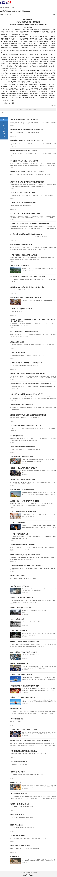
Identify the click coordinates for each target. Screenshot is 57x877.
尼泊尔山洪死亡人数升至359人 (18, 342)
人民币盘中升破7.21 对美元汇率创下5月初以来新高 (24, 501)
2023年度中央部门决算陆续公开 (19, 534)
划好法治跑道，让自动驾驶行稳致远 (20, 846)
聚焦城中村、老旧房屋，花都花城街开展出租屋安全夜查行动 (27, 182)
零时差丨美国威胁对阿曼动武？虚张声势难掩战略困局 (25, 555)
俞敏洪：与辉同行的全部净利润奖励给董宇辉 (22, 446)
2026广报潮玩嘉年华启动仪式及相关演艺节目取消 (24, 119)
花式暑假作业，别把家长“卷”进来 (19, 804)
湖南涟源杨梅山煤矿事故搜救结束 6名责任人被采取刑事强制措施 (28, 415)
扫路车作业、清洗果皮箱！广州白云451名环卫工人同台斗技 (27, 171)
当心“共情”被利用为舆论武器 (18, 793)
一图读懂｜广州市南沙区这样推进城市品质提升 (23, 203)
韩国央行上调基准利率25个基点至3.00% (21, 608)
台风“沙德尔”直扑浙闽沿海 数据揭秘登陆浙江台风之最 (25, 425)
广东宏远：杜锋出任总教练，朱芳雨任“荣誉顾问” (24, 729)
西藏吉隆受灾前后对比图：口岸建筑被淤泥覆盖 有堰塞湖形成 (27, 373)
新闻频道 (7, 7)
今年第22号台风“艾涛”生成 (17, 575)
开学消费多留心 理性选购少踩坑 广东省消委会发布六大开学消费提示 (29, 223)
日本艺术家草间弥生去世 (17, 619)
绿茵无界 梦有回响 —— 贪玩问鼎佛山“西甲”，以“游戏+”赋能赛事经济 (30, 740)
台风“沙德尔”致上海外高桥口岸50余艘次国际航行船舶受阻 (26, 394)
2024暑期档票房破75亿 (16, 436)
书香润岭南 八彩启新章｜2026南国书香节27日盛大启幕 (25, 297)
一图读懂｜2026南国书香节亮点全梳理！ (21, 309)
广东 (11, 7)
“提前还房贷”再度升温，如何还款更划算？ (22, 489)
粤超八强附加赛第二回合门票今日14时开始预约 (23, 751)
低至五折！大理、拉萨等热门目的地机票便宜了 (23, 468)
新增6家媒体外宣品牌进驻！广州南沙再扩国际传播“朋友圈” (27, 140)
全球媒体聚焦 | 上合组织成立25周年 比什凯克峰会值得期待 (26, 565)
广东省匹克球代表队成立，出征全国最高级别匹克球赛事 (26, 234)
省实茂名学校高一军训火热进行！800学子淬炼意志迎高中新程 (27, 276)
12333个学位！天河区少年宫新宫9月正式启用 (22, 192)
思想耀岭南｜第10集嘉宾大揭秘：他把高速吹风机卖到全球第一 (27, 287)
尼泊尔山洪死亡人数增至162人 (18, 630)
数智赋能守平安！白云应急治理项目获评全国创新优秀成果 (26, 130)
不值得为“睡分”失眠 (16, 782)
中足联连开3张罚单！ (16, 708)
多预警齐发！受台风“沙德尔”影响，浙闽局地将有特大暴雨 (26, 363)
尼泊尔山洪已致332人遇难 (17, 352)
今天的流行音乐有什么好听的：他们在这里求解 (23, 150)
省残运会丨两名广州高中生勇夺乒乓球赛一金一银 (24, 697)
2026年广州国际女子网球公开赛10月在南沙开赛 (23, 652)
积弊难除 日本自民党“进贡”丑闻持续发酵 (21, 597)
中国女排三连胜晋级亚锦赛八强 (19, 663)
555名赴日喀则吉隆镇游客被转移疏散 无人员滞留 (24, 331)
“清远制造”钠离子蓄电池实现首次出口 (21, 244)
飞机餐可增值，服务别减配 (17, 835)
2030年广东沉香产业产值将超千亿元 (20, 265)
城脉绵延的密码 (14, 856)
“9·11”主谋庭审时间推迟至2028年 (19, 586)
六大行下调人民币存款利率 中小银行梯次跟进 (23, 511)
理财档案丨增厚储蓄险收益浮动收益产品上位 (22, 479)
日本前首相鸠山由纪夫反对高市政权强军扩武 (22, 544)
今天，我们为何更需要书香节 (18, 761)
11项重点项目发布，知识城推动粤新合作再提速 (23, 255)
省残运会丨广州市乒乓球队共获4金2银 (21, 674)
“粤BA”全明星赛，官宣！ (17, 719)
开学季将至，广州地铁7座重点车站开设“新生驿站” (24, 161)
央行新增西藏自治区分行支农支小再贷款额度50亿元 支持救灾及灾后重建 (30, 383)
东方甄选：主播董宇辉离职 (17, 522)
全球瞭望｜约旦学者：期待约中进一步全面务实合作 (24, 641)
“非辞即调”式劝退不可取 (17, 814)
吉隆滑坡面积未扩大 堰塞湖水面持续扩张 (21, 404)
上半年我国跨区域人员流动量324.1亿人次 (21, 456)
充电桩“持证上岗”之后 (16, 825)
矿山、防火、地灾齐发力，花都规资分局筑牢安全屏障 (25, 213)
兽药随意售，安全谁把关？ (17, 772)
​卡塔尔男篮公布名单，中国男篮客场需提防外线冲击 (24, 686)
